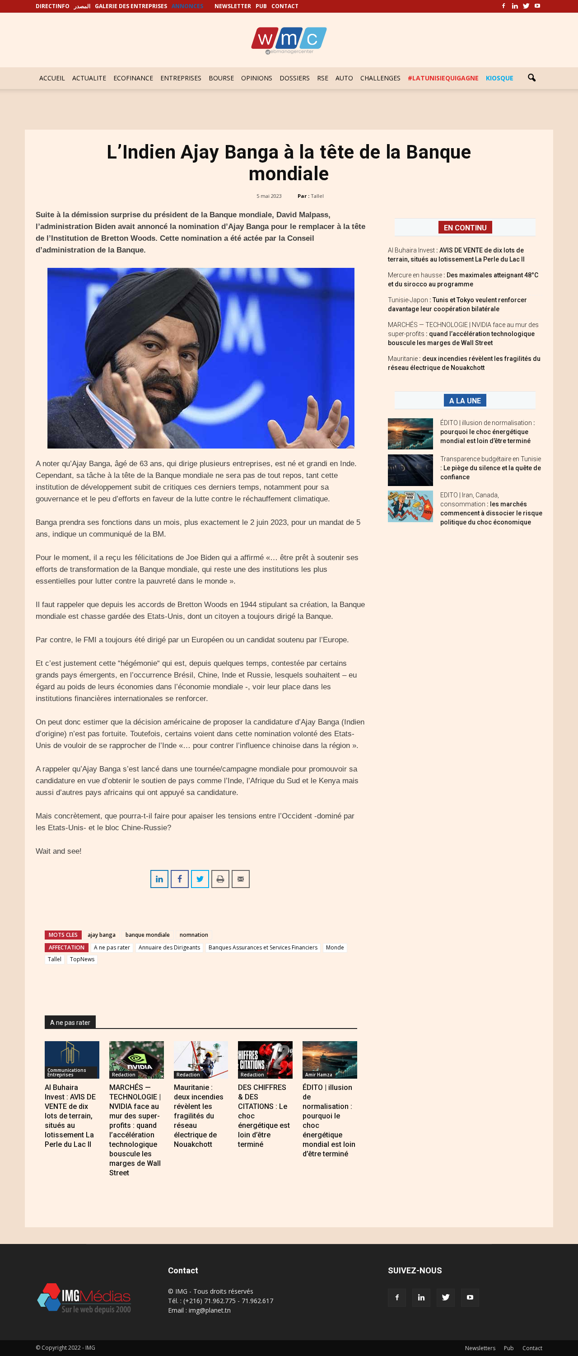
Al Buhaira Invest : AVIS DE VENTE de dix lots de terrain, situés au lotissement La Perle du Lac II (70, 1116)
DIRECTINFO (53, 6)
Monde (335, 947)
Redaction (123, 1074)
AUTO (344, 78)
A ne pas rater (112, 947)
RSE (322, 78)
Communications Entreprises (66, 1072)
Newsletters (480, 1348)
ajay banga (102, 935)
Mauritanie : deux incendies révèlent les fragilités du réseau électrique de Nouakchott (199, 1116)
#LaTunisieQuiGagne (443, 78)
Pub (509, 1348)
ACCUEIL (52, 78)
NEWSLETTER (232, 6)
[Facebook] (503, 6)
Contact (532, 1348)
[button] (531, 78)
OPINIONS (256, 78)
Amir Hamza (318, 1074)
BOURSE (221, 78)
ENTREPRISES (180, 78)
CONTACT (284, 6)
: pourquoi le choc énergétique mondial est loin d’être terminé (487, 431)
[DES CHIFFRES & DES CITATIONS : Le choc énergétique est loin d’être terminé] (265, 1060)
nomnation (194, 935)
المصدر (82, 6)
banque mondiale (148, 935)
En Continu (465, 228)
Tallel (317, 195)
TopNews (82, 959)
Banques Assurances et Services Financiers (263, 947)
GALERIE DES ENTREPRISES (131, 6)
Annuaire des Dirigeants (169, 947)
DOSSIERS (295, 78)
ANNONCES (187, 6)
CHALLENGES (380, 78)
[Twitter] (526, 6)
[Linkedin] (515, 6)
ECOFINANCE (133, 78)
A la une (465, 401)
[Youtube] (537, 6)
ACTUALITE (89, 78)
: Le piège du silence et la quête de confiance (490, 468)
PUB (261, 6)
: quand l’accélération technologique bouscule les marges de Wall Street (463, 333)
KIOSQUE (499, 78)
